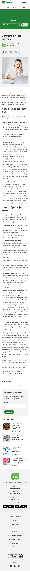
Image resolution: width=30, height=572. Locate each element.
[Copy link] (18, 52)
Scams (21, 385)
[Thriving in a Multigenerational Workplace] (6, 439)
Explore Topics (14, 20)
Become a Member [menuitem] (15, 517)
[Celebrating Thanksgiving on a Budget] (6, 427)
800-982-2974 (15, 494)
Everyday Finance (16, 431)
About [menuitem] (15, 513)
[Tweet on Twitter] (13, 52)
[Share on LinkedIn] (4, 52)
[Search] (2, 25)
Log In (25, 7)
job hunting (15, 385)
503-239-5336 (15, 488)
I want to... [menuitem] (6, 7)
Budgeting (14, 465)
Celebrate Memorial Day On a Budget (19, 461)
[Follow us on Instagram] (19, 566)
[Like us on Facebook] (11, 566)
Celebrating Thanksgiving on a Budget (17, 426)
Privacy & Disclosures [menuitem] (15, 535)
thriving (13, 443)
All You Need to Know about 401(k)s (18, 451)
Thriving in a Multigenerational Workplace (17, 439)
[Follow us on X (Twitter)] (15, 566)
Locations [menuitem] (16, 7)
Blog (15, 17)
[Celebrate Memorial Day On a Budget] (6, 462)
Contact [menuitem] (15, 524)
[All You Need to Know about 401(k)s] (6, 451)
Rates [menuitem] (15, 547)
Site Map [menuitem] (15, 543)
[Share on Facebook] (8, 52)
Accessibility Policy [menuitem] (15, 539)
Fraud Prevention (6, 385)
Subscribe (24, 24)
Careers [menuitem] (15, 532)
